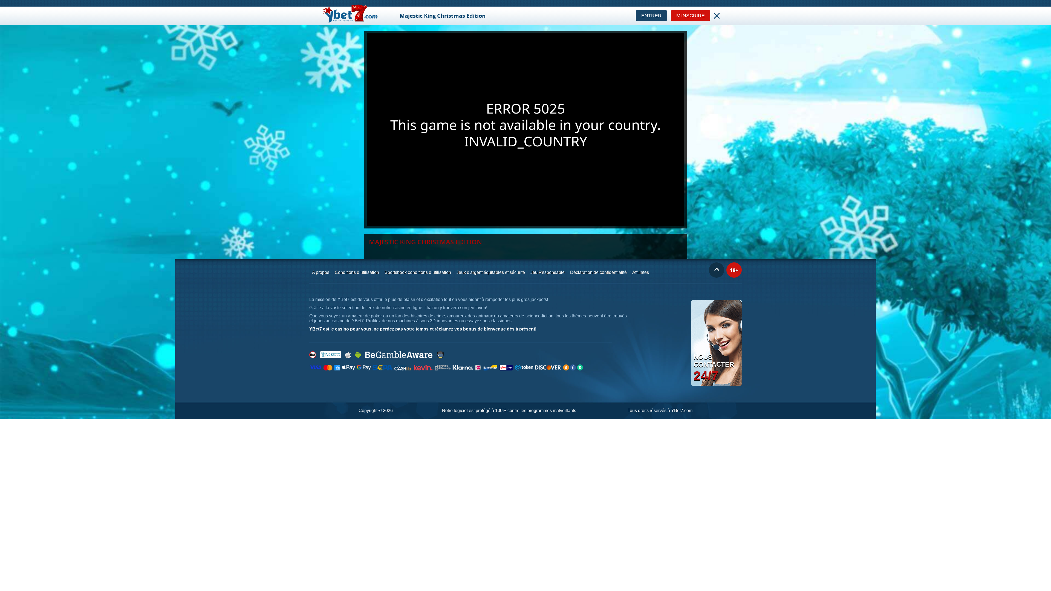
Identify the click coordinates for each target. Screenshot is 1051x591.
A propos (320, 272)
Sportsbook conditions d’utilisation (418, 272)
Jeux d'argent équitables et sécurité (491, 272)
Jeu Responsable (547, 272)
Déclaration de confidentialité (598, 272)
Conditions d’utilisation (357, 272)
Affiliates (640, 272)
